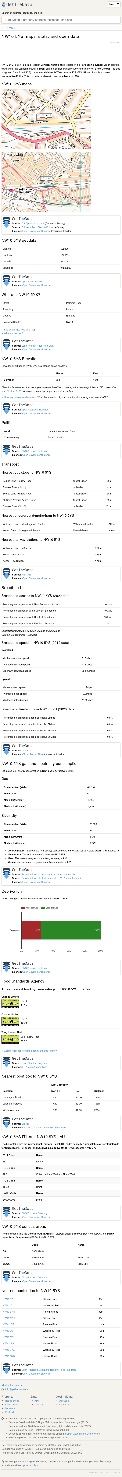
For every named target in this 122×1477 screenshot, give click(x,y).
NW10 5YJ (8, 1299)
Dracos (25, 1123)
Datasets (39, 1404)
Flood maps (11, 1404)
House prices (12, 1400)
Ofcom (25, 750)
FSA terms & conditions (34, 1067)
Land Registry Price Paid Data (38, 345)
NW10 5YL (8, 1305)
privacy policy (30, 1465)
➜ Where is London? (12, 333)
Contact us (65, 1404)
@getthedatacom (14, 1385)
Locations (10, 1408)
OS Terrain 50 (14, 391)
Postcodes (10, 1412)
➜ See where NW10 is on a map (18, 329)
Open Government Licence (36, 231)
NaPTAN (26, 574)
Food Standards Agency (34, 1063)
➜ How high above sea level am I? (19, 397)
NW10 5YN (9, 1311)
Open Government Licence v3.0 (83, 1433)
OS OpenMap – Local (33, 223)
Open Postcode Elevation (35, 409)
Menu (114, 4)
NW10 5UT (9, 1330)
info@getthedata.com (16, 1389)
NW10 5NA (9, 1343)
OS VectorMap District (33, 227)
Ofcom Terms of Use (33, 754)
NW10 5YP (9, 1337)
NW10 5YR (9, 1324)
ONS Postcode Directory (34, 1213)
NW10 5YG (9, 1349)
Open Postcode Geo (32, 281)
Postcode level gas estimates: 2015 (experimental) (48, 874)
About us (64, 1400)
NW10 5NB (9, 1356)
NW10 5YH (9, 1318)
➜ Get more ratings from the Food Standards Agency (29, 1050)
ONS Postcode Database (35, 451)
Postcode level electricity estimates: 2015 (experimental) (51, 878)
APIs (37, 1400)
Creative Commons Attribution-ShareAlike (44, 1127)
